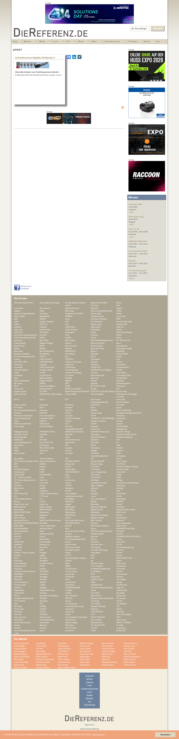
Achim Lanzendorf (21, 643)
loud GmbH (120, 494)
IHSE (118, 445)
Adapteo (17, 311)
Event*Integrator (122, 402)
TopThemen (132, 41)
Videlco (119, 609)
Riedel (118, 561)
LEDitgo (119, 480)
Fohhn (93, 416)
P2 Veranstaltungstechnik (75, 539)
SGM (93, 574)
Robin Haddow (129, 662)
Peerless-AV (45, 545)
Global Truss (45, 424)
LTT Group (44, 496)
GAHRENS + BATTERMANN (102, 418)
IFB (66, 445)
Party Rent (120, 542)
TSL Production (71, 604)
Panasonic (95, 542)
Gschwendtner (122, 426)
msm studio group (123, 523)
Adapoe (119, 308)
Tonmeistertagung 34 (137, 270)
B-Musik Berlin (20, 343)
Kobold (42, 467)
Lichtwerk (18, 486)
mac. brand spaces (98, 499)
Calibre (119, 357)
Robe (67, 563)
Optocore (94, 536)
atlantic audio (96, 324)
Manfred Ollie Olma (43, 654)
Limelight (119, 488)
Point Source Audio (72, 547)
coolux (16, 373)
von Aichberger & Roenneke (76, 617)
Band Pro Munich (97, 343)
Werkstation (44, 623)
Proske (119, 553)
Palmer (119, 539)
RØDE (68, 566)
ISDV (42, 453)
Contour (119, 370)
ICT (117, 442)
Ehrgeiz (94, 389)
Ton (67, 42)
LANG (42, 472)
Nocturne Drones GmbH (75, 531)
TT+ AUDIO (95, 604)
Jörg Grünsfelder (108, 651)
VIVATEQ (43, 614)
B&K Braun (44, 340)
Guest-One (95, 429)
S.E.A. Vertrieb (96, 566)
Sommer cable (20, 585)
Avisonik (94, 335)
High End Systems (98, 437)
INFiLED (119, 448)
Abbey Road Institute (99, 303)
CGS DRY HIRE (20, 362)
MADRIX (119, 502)
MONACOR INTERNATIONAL (26, 523)
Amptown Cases (97, 316)
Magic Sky (44, 504)
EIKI (118, 389)
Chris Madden (19, 646)
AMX (16, 319)
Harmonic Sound (20, 434)
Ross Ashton (63, 665)
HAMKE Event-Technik (74, 432)
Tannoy (17, 596)
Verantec (43, 609)
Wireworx (43, 625)
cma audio (18, 367)
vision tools (69, 612)
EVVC (42, 408)
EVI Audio (120, 405)
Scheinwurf (120, 569)
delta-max (95, 378)
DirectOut (120, 381)
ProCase (119, 550)
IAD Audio (95, 442)
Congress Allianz (46, 370)
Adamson (94, 308)
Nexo (67, 528)
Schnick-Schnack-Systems (25, 571)
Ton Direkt (44, 601)
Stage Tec (120, 588)
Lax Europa (95, 475)
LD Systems (96, 477)
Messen (41, 42)
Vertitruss (94, 609)
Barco (118, 343)
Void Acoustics (45, 617)
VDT (118, 606)
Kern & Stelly (121, 461)
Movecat (94, 523)
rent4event (18, 561)
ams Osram (121, 316)
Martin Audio (70, 507)
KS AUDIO (95, 467)
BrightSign (120, 351)
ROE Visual (121, 563)
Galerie (147, 41)
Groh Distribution (46, 426)
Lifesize (43, 486)
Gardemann (121, 418)
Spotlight (43, 588)
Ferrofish (17, 413)
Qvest (16, 558)
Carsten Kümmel (130, 643)
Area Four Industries (99, 319)
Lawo (67, 475)
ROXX (42, 566)
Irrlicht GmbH (19, 453)
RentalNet (43, 561)
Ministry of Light (97, 518)
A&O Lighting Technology (50, 303)
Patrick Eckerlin (130, 659)
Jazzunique (120, 456)
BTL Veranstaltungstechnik (24, 357)
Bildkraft (68, 348)
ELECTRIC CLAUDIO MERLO (103, 391)
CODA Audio (70, 367)
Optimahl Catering (72, 536)
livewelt (68, 491)
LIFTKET (68, 486)
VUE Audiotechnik (47, 620)
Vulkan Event (70, 620)
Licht (55, 42)
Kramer (68, 467)
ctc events (69, 375)
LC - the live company (22, 477)
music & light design (48, 526)
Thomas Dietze (130, 665)
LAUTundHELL (46, 475)
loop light (94, 494)
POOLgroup (95, 547)
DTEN (67, 386)
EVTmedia (18, 408)
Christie (119, 362)
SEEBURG (18, 574)
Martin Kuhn (62, 657)
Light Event (120, 486)
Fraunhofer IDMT (46, 418)
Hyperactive (70, 442)
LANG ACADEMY (72, 472)
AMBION (68, 316)
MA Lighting (69, 499)
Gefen (16, 421)
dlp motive (18, 383)
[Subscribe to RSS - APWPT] (69, 107)
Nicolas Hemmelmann (45, 659)
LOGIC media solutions (49, 494)
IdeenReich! (19, 445)
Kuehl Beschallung (21, 469)
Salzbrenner (121, 566)
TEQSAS (69, 598)
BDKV (42, 346)
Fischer (68, 413)
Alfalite (119, 314)
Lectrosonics (70, 480)
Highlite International (124, 437)
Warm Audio (121, 620)
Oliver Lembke (64, 659)
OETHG (119, 534)
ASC (67, 322)
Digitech (68, 381)
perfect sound (70, 545)
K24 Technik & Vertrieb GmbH (26, 461)
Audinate (43, 327)
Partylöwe (18, 545)
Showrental (95, 577)
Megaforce (44, 515)
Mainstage (95, 504)
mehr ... (132, 212)
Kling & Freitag (96, 464)
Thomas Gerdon (20, 668)
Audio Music (96, 327)
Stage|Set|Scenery (47, 590)
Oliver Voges (85, 659)
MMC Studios (96, 520)
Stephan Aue (85, 665)
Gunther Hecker (108, 649)
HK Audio (43, 440)
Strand (93, 590)
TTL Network (121, 604)
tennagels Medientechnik (24, 598)
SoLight (119, 582)
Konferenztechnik (112, 42)
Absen (118, 303)
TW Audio (18, 606)
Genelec (68, 421)
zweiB (93, 631)
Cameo (17, 359)
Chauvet (94, 362)
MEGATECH (70, 515)
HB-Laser (69, 434)
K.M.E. (119, 459)
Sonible (42, 585)
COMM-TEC (96, 367)
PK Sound (18, 547)
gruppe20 (94, 426)
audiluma (17, 327)
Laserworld (120, 472)
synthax (68, 593)
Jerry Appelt (40, 651)
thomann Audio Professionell (102, 598)
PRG (42, 550)
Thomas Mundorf (43, 668)
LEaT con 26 (134, 229)
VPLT (118, 617)
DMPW (42, 383)
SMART (43, 582)
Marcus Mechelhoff (21, 657)
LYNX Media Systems (23, 499)
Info (157, 42)
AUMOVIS (18, 332)
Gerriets (119, 421)
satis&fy (43, 569)
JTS (92, 459)
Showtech (18, 579)
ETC (67, 399)
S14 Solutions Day (136, 217)
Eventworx (69, 405)
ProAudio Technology (99, 550)
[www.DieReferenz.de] (50, 38)
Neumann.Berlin (46, 528)
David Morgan (63, 646)
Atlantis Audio (121, 324)
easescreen (18, 389)
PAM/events (19, 542)
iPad (89, 685)
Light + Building (97, 486)
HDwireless (95, 434)
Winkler (17, 625)
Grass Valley (19, 426)
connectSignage (71, 370)
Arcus (67, 319)
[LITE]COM (120, 631)
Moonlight (43, 523)
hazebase (43, 434)
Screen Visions (71, 571)
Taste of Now (96, 596)
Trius (16, 604)
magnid (68, 504)
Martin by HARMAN (99, 507)
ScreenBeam (96, 571)
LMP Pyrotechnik (21, 494)
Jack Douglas (19, 651)
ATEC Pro (44, 324)
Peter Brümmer (64, 662)
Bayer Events (19, 346)
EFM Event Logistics (73, 389)
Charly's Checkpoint (73, 362)
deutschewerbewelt (21, 381)
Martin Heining (41, 657)
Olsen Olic (106, 659)
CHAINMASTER (46, 362)
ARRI (118, 319)
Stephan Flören (108, 665)
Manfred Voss (63, 654)
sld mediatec (121, 579)
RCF (92, 558)
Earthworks (120, 386)
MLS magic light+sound (74, 520)
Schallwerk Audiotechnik (100, 569)
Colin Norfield (41, 646)
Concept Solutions (21, 370)
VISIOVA (17, 614)
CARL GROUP (46, 359)
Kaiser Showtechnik (47, 461)
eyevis (119, 408)
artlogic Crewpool (46, 322)
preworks (17, 550)
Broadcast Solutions (22, 354)
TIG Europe (121, 598)
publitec (43, 555)
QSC (93, 555)
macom (43, 502)
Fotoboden (120, 416)
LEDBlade (95, 480)
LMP (118, 491)
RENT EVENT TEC (124, 558)
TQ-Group (95, 601)
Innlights (94, 451)
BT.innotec (95, 354)
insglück (119, 451)
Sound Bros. (70, 585)
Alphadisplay (45, 316)
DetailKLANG (121, 378)
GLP (67, 424)
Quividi (119, 555)
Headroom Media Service (126, 434)
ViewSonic (18, 612)
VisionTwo (120, 612)
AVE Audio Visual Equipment (25, 335)
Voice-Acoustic (20, 617)
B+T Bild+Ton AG (123, 340)
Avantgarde (69, 332)
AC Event (94, 305)
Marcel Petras (107, 654)
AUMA (119, 330)
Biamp (16, 348)
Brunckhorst (70, 354)
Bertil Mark (62, 643)
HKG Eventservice (72, 440)
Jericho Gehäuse (46, 459)
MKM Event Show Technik (50, 520)
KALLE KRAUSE (97, 461)
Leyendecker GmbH (99, 483)
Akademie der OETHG (74, 314)
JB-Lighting (18, 459)
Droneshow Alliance (47, 386)
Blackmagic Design (124, 348)
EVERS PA (95, 405)
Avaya (93, 332)
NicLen (93, 528)
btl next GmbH (122, 354)
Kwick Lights (70, 469)
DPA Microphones (123, 383)
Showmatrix (70, 577)
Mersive (119, 515)
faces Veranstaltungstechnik (25, 410)
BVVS (93, 357)
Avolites (68, 338)
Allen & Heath (19, 316)
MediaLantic (44, 512)
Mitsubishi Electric (21, 520)
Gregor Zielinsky (64, 649)
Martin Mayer (85, 657)
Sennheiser (44, 574)
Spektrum (18, 588)
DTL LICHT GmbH (98, 386)
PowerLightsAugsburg (125, 547)
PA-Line (94, 539)
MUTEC (68, 526)
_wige (16, 633)
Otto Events (44, 539)
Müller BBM (18, 526)
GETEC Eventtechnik (22, 424)
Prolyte (68, 553)
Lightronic (94, 488)
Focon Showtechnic (47, 416)
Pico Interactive (97, 545)
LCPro (67, 477)
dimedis (94, 381)
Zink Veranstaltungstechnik (24, 631)
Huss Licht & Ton (46, 442)
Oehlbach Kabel (97, 534)
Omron (42, 536)
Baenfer (68, 343)
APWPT (43, 319)
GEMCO (43, 421)
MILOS (68, 518)
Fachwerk (43, 410)
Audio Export (70, 327)
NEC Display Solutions (100, 526)
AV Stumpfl (44, 332)
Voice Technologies (124, 614)
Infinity (16, 451)
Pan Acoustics (45, 542)
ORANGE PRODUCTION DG (128, 536)
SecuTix (119, 571)
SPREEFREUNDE (72, 588)
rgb (92, 561)
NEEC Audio (121, 526)
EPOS (16, 399)
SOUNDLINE (121, 585)
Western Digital (71, 623)
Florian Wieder (107, 646)
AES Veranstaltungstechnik (101, 311)
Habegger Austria (21, 432)
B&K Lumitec (70, 340)
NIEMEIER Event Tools (125, 528)
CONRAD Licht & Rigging (101, 370)
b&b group (18, 340)
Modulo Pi (120, 520)
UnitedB (43, 606)
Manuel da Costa (86, 654)
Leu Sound (44, 483)
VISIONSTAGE (97, 612)
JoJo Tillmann (85, 651)
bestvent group (97, 346)
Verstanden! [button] (165, 735)
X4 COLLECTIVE (98, 625)
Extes (93, 408)
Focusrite (69, 416)
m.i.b (41, 499)
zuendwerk (69, 631)
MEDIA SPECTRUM (22, 512)
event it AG (120, 399)
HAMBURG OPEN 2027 (138, 241)
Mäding (94, 502)
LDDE (118, 477)
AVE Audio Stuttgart (124, 332)
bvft (66, 357)
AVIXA (119, 335)
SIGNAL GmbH (97, 579)
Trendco (119, 601)
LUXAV (119, 496)
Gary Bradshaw (20, 649)
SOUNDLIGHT (97, 585)
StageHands (19, 590)
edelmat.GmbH (46, 389)
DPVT (16, 386)
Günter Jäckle (85, 649)
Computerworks (122, 367)
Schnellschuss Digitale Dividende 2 (35, 57)
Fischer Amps (96, 413)
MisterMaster (121, 518)
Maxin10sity (19, 510)
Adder (42, 311)
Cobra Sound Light (47, 367)
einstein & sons (20, 391)
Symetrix (43, 593)
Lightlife (43, 488)
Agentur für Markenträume (24, 314)
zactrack (43, 628)
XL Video (119, 625)
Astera (16, 324)
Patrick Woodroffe (21, 662)
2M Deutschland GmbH (23, 303)
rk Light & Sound (46, 563)
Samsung (18, 569)
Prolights (43, 553)
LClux (42, 477)
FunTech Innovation (73, 418)
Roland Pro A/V (20, 566)
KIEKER (43, 464)
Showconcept (121, 574)
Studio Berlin (19, 593)
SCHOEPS (44, 571)
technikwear (121, 596)
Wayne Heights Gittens (67, 668)
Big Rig (42, 348)
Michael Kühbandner (132, 657)
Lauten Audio (19, 475)
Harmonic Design (123, 432)
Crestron (94, 373)
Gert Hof (39, 649)
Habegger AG (121, 429)
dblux (16, 378)
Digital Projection (46, 381)
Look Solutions (71, 494)
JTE (66, 459)
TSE (41, 604)
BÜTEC (43, 357)
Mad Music (69, 502)
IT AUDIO (69, 453)
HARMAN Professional (100, 432)
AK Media (43, 314)
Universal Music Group (74, 606)
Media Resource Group (125, 510)
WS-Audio (69, 625)
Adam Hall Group (72, 308)
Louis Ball (127, 651)
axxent (93, 338)
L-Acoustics (95, 469)
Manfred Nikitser (20, 654)
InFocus (68, 451)
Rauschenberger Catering (75, 558)
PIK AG (119, 545)
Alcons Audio (96, 314)
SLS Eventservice (21, 582)
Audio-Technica (71, 330)
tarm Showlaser (71, 596)
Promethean (95, 553)
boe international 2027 (138, 251)
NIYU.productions (21, 531)
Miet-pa (43, 518)
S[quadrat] (120, 593)
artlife (16, 322)
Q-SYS (68, 555)
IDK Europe (44, 445)
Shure (67, 579)
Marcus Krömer (130, 654)
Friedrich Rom (129, 646)
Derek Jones (85, 646)
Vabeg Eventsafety (98, 606)
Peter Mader (85, 662)
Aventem (43, 335)
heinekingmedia (20, 437)
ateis (67, 324)
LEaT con (43, 480)
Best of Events (71, 346)
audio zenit (18, 330)
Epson (42, 399)
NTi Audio (120, 531)
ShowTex (43, 579)
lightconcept (19, 488)
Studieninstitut (121, 590)
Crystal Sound (45, 375)
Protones (17, 555)
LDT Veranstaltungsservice (25, 480)
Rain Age (43, 558)
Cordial (42, 373)
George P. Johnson (98, 421)
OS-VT (17, 539)
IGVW (93, 445)
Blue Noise (18, 351)
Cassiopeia (95, 359)
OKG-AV (17, 536)
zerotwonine (121, 628)
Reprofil (68, 561)
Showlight (43, 577)
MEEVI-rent (121, 512)
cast (118, 359)
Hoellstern (95, 440)
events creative (20, 405)
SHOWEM (18, 577)
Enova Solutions (97, 394)
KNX (16, 467)
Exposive (69, 408)
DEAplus (68, 378)
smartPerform (70, 582)
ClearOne (94, 365)
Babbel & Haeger (46, 343)
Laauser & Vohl (122, 469)
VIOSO (42, 612)
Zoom (42, 631)
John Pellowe (63, 651)
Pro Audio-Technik (72, 550)
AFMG (119, 311)
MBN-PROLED (46, 510)
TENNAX (43, 598)
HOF (118, 440)
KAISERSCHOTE (72, 461)
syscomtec (95, 593)
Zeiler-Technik (70, 628)
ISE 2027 (132, 261)
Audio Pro (120, 327)
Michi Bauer (19, 659)
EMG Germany (20, 394)
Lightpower (69, 488)
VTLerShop (18, 620)
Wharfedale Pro (97, 623)
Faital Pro (69, 410)
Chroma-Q (18, 365)
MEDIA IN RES (97, 510)
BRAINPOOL (70, 351)
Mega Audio (18, 515)
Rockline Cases (97, 563)
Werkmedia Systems (22, 623)
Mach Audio (121, 499)
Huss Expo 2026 (135, 204)
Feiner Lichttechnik (123, 410)
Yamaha (17, 628)
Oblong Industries (47, 534)
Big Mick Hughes (86, 643)
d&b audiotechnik (97, 375)
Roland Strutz (41, 665)
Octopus (68, 534)
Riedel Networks (20, 563)
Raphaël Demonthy (109, 662)
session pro (69, 574)
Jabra (118, 453)
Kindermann (70, 464)
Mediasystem (70, 512)
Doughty (94, 383)
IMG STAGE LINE (47, 448)
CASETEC (69, 359)
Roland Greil (19, 665)
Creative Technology (73, 373)
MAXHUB (120, 507)
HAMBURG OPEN (47, 432)
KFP (16, 464)
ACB (118, 305)
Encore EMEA (71, 394)
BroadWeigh (44, 354)
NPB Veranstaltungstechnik (102, 531)
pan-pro (68, 542)
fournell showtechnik (22, 418)
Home (15, 41)
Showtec (119, 577)
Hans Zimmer (129, 649)
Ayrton (119, 338)
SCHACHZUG (71, 569)
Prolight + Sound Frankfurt (24, 553)
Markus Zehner (46, 507)
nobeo (42, 531)
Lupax (93, 496)
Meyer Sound (19, 518)
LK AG (93, 491)
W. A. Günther (96, 620)
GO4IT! (94, 424)
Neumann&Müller (21, 528)
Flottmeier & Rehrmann (23, 416)
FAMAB (94, 410)
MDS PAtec (70, 510)
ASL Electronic (96, 322)
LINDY (16, 491)
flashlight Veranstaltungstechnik (128, 413)
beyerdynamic (122, 346)
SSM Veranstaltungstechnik (102, 588)
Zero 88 (94, 628)
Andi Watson (41, 643)
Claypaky (43, 365)
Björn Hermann (108, 643)
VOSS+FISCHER (98, 617)
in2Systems (95, 448)
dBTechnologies (46, 378)
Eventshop (44, 405)
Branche (27, 42)
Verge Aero (69, 609)
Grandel (119, 424)
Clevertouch (121, 365)
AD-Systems (45, 308)
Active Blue (18, 308)
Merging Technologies (99, 515)
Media (94, 42)
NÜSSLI (17, 534)
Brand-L (94, 351)
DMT (67, 383)
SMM (93, 582)
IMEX (16, 448)
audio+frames (45, 330)
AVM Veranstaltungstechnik (25, 338)
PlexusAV (43, 547)
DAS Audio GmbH (123, 375)
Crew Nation (121, 373)
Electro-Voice (121, 391)
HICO (67, 437)
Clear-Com (69, 365)
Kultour (42, 469)
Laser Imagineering (98, 472)
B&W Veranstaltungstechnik (102, 340)
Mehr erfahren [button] (99, 735)
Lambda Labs (19, 472)
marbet (119, 504)
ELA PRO (43, 391)
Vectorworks (19, 609)
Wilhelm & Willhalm (124, 623)
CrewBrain (18, 375)
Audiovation (95, 330)
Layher (119, 475)
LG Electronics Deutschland (127, 483)
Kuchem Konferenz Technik (127, 467)
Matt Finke (106, 657)
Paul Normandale (43, 662)
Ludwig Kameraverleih (74, 496)
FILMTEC (43, 413)
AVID (67, 335)
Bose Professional (47, 351)
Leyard (68, 483)
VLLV (93, 614)
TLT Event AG (19, 601)
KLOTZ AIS (120, 464)
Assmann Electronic (124, 322)
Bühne (80, 42)
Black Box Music (97, 348)
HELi (41, 437)
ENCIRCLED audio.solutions (51, 394)
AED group (69, 311)
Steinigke (68, 590)
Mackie (17, 502)
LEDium (17, 483)
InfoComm (44, 451)
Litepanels (44, 491)
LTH (15, 496)
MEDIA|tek (95, 512)
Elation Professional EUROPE (77, 391)
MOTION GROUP (72, 523)
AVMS (42, 338)
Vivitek (68, 614)
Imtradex (68, 448)
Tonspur (68, 601)
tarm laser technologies (49, 596)
